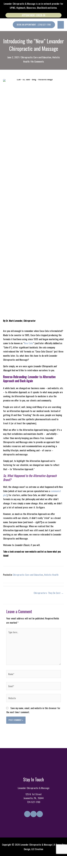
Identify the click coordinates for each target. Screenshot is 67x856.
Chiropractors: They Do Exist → (49, 593)
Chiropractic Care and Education (36, 57)
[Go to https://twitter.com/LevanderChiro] (33, 814)
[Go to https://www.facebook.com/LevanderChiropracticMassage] (27, 814)
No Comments (37, 61)
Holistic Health (51, 574)
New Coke (28, 343)
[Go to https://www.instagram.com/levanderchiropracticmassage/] (40, 814)
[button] (34, 24)
